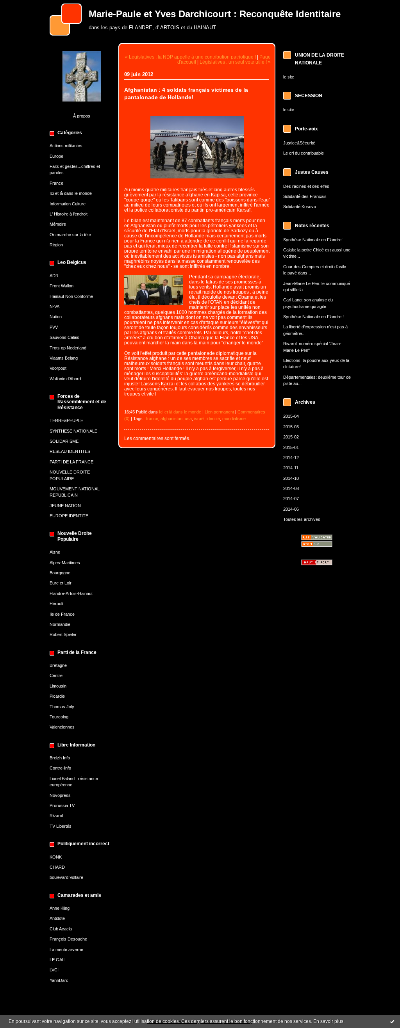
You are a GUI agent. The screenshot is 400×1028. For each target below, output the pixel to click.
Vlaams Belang (64, 358)
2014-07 (291, 498)
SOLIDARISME (64, 441)
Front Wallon (61, 285)
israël (199, 418)
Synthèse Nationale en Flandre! (313, 239)
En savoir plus (328, 1021)
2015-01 (291, 447)
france (152, 418)
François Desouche (68, 939)
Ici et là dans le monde (71, 193)
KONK (56, 857)
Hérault (56, 603)
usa (188, 418)
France (56, 183)
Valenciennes (62, 727)
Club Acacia (61, 928)
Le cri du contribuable (303, 153)
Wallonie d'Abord (65, 378)
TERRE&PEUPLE (66, 420)
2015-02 (291, 437)
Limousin (58, 686)
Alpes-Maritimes (65, 562)
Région (56, 244)
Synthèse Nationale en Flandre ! (313, 316)
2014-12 (291, 457)
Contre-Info (60, 768)
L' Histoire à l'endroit (69, 214)
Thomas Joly (62, 706)
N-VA (54, 306)
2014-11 (290, 467)
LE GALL (58, 959)
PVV (54, 327)
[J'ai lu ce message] (392, 1021)
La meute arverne (66, 949)
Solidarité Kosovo (299, 206)
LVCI (54, 969)
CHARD (57, 867)
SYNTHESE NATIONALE (73, 431)
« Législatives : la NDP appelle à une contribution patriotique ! (190, 56)
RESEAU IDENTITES (70, 451)
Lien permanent (219, 412)
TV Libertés (60, 826)
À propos (81, 116)
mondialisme (234, 418)
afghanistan (171, 418)
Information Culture (68, 203)
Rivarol (56, 815)
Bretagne (58, 665)
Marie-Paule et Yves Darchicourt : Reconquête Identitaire (215, 14)
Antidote (57, 918)
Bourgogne (60, 572)
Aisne (55, 552)
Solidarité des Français (305, 196)
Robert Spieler (63, 634)
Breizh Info (60, 757)
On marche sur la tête (70, 234)
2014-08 (291, 488)
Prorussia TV (62, 805)
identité (213, 418)
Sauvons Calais (64, 337)
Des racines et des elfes (306, 186)
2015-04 (291, 416)
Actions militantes (66, 145)
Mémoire (58, 224)
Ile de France (62, 614)
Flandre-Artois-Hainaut (71, 593)
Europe (56, 156)
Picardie (57, 696)
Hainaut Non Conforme (71, 296)
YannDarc (59, 980)
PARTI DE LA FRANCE (71, 462)
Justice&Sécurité (299, 143)
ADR (54, 275)
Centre (56, 675)
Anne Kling (60, 908)
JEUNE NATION (65, 505)
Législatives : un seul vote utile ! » (235, 61)
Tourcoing (59, 716)
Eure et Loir (60, 583)
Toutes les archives (301, 519)
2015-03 (291, 426)
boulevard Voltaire (66, 877)
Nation (56, 316)
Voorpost (58, 368)
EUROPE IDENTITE (69, 515)
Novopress (60, 795)
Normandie (60, 624)
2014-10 (291, 478)
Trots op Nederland (68, 348)
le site (288, 77)
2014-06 (291, 509)
